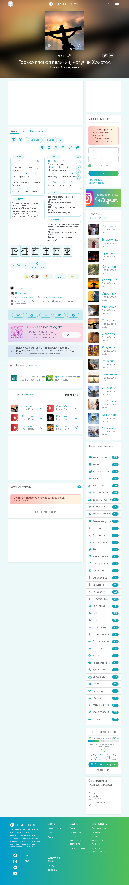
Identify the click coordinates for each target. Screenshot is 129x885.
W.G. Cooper (58, 298)
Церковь (105, 719)
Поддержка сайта (75, 834)
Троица (104, 698)
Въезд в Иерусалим (104, 521)
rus (26, 858)
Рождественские (105, 663)
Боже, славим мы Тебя (68, 426)
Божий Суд (104, 478)
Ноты (25, 131)
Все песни (70, 395)
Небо (105, 613)
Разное (105, 655)
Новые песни (54, 828)
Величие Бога (105, 493)
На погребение (104, 606)
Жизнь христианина (105, 556)
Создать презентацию (99, 850)
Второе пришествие (105, 514)
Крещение (104, 585)
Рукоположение (104, 669)
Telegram (52, 870)
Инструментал (105, 563)
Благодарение (105, 471)
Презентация (36, 131)
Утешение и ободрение (106, 705)
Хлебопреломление (105, 712)
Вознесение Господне (105, 507)
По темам (52, 837)
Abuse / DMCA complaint (77, 842)
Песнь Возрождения (64, 67)
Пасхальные (105, 627)
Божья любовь (105, 485)
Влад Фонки (19, 288)
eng (27, 861)
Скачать (21, 265)
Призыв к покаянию (105, 634)
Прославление (105, 641)
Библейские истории (105, 457)
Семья (105, 684)
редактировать (25, 351)
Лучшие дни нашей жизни (35, 416)
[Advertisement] (45, 103)
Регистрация (95, 180)
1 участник (22, 293)
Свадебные (105, 677)
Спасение (109, 428)
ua (26, 855)
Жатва (105, 549)
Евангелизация (105, 542)
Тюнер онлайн (99, 828)
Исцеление (105, 570)
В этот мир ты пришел (68, 416)
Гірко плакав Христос (31, 377)
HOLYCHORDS (36, 327)
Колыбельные (104, 578)
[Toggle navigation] (117, 3)
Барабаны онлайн (97, 834)
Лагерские (105, 592)
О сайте (74, 828)
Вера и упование (105, 500)
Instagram (53, 865)
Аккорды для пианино (98, 842)
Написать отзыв (77, 848)
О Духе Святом (112, 388)
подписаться (71, 335)
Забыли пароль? (97, 183)
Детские (105, 528)
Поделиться (37, 267)
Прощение (105, 648)
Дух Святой (105, 535)
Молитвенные (105, 599)
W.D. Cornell (29, 298)
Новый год (105, 620)
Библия (105, 464)
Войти (103, 173)
